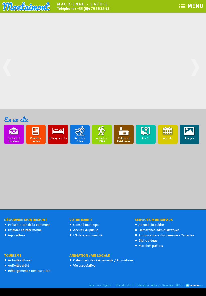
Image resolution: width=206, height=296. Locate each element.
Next (197, 73)
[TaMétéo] (194, 285)
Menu (195, 5)
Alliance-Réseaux (162, 285)
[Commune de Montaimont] (26, 10)
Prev (9, 73)
